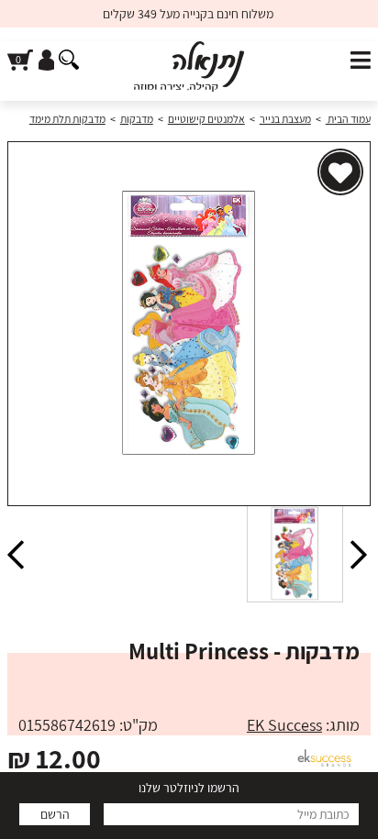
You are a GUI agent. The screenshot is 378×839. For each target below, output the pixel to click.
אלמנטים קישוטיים (206, 119)
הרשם (55, 814)
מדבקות (136, 119)
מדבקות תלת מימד (67, 119)
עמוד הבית (348, 119)
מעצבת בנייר (285, 119)
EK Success (284, 724)
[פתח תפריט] (360, 61)
